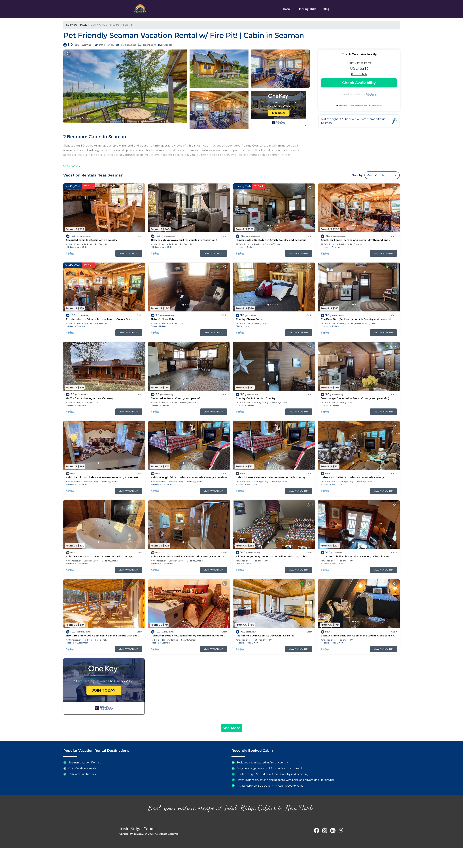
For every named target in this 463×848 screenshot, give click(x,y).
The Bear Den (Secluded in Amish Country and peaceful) (356, 319)
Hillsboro (114, 24)
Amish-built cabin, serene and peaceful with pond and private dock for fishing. (285, 780)
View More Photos (79, 118)
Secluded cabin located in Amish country (91, 239)
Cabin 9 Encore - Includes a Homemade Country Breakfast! (188, 556)
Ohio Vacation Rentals (82, 768)
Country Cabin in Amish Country (255, 398)
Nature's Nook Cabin (163, 319)
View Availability (129, 253)
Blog (326, 9)
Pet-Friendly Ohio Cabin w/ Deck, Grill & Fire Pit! (265, 635)
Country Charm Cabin (249, 319)
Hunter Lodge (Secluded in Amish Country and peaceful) (271, 239)
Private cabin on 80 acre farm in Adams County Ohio (98, 319)
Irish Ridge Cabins (137, 829)
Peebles (250, 247)
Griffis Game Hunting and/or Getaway (89, 398)
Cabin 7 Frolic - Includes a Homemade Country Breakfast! (102, 477)
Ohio (102, 24)
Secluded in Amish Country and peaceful (176, 398)
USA (93, 24)
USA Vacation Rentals (82, 774)
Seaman (128, 24)
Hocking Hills (307, 9)
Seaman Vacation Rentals (84, 762)
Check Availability (359, 83)
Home (286, 9)
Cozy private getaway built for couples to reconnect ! (184, 239)
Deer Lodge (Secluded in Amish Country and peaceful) (355, 398)
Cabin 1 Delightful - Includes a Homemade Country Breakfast (189, 477)
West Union (82, 247)
